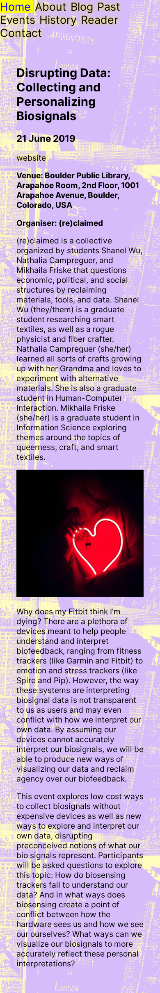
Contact (21, 32)
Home (15, 6)
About (50, 6)
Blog (82, 6)
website (31, 158)
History (58, 19)
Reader (99, 19)
